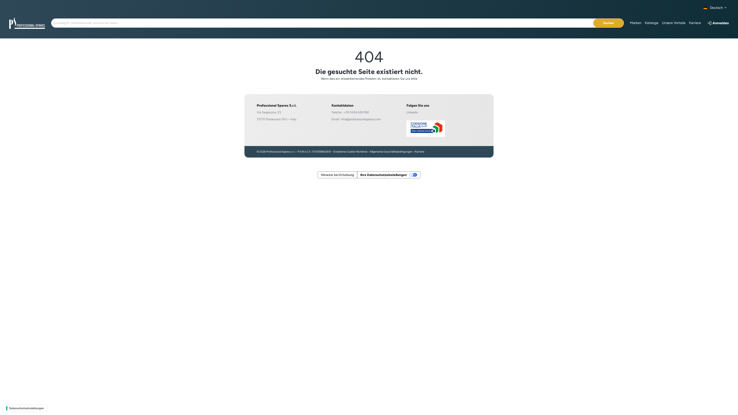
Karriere (695, 23)
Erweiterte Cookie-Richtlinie (350, 151)
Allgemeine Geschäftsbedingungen (391, 151)
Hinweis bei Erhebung (337, 175)
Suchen (608, 23)
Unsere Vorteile (674, 23)
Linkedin (412, 112)
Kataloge (651, 23)
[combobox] (715, 8)
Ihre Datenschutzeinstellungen (383, 175)
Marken (635, 23)
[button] (718, 23)
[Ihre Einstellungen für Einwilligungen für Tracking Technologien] (25, 408)
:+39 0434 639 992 (356, 112)
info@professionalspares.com (361, 119)
